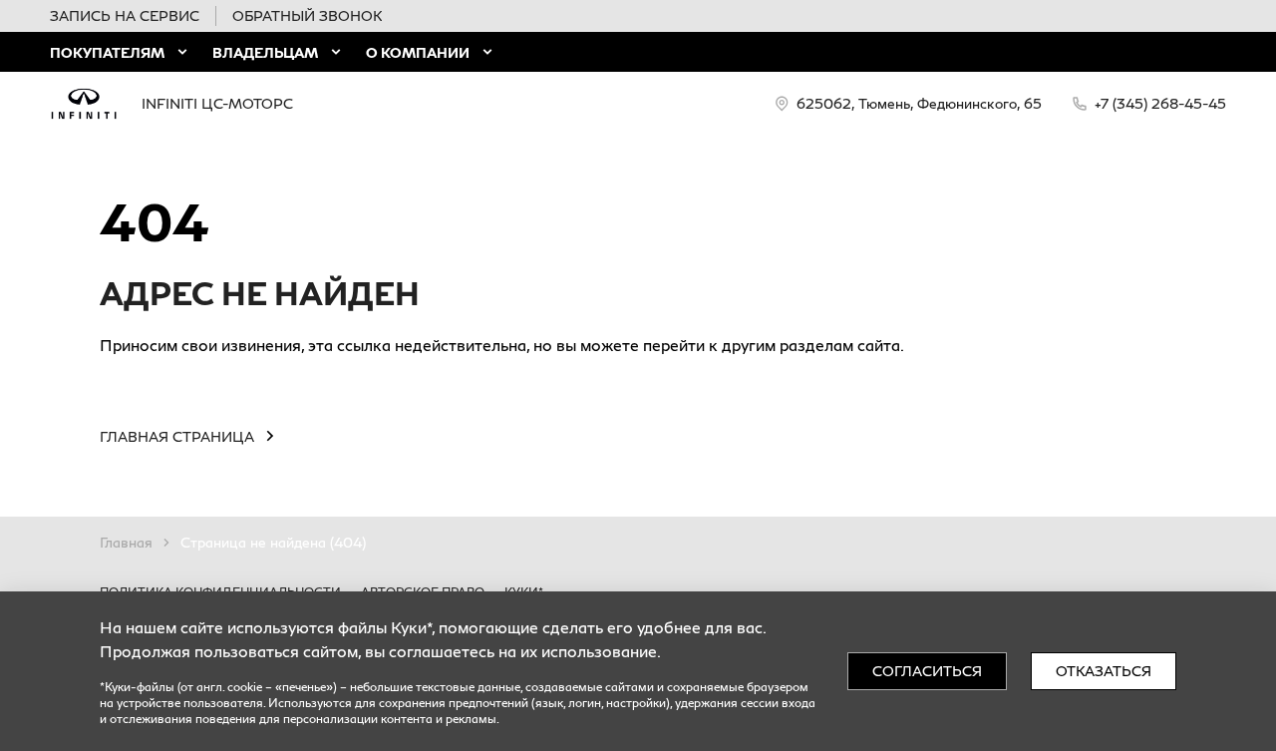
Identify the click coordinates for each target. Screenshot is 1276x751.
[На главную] (84, 104)
